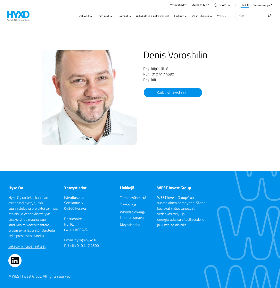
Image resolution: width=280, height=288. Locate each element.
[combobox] (254, 15)
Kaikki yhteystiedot (173, 92)
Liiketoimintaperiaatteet (27, 246)
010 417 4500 (88, 245)
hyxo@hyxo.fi (85, 240)
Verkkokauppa (262, 5)
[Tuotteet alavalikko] (130, 16)
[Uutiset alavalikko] (186, 16)
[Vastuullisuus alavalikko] (211, 16)
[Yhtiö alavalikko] (225, 16)
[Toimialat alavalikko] (111, 16)
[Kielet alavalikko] (229, 5)
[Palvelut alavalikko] (91, 16)
